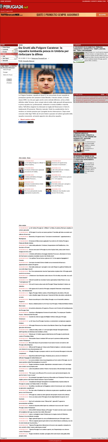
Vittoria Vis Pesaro (7, 74)
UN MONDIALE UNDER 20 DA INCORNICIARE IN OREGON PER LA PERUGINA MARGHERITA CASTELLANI (84, 158)
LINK (75, 131)
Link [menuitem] (4, 56)
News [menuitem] (4, 54)
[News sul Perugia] (14, 7)
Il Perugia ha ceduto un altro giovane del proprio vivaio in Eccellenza (49, 394)
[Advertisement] (9, 178)
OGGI (102, 94)
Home (3, 45)
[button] (9, 80)
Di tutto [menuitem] (5, 52)
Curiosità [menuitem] (5, 49)
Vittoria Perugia (7, 69)
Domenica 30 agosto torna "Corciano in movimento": (91, 100)
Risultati (9, 82)
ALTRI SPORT (78, 154)
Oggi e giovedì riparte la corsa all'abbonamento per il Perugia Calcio (49, 418)
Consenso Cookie (96, 438)
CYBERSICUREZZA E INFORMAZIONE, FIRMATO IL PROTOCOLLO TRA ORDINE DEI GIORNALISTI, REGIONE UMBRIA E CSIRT (84, 137)
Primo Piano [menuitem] (6, 47)
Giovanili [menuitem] (5, 60)
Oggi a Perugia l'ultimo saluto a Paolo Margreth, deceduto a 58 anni (49, 293)
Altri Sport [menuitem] (6, 58)
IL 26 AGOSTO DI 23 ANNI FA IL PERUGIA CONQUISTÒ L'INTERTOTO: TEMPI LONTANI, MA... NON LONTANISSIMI (89, 48)
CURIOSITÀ (77, 45)
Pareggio (5, 72)
